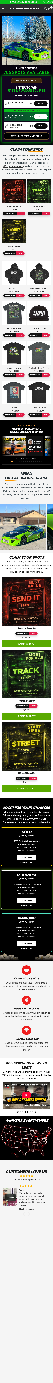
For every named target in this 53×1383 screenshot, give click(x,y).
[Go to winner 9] (29, 461)
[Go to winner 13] (37, 461)
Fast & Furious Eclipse (39, 368)
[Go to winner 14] (39, 461)
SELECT (41, 104)
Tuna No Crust (14, 288)
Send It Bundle (14, 206)
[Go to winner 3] (17, 461)
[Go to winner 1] (12, 461)
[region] (26, 446)
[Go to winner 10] (31, 461)
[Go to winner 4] (19, 461)
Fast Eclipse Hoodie (39, 288)
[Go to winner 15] (41, 461)
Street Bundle (14, 246)
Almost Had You (14, 368)
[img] (26, 1176)
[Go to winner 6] (23, 461)
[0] (49, 8)
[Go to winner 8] (27, 461)
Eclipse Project (14, 328)
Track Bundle (39, 206)
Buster (14, 408)
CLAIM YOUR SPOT (26, 644)
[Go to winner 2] (15, 461)
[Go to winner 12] (35, 461)
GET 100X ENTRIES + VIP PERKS (26, 136)
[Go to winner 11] (33, 461)
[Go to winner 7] (25, 461)
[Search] (45, 8)
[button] (24, 1214)
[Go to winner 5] (21, 461)
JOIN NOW (26, 857)
